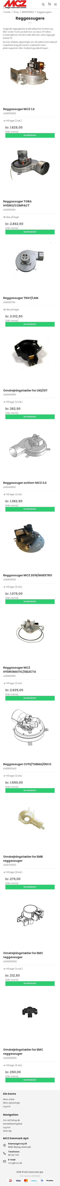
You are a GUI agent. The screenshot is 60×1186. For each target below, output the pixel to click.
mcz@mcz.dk (15, 1163)
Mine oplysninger (11, 1102)
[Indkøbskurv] (49, 4)
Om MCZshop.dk (11, 1120)
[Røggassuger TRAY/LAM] (30, 266)
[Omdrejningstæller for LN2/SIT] (30, 359)
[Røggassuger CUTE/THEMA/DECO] (30, 733)
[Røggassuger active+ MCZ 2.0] (30, 451)
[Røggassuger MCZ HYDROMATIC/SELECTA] (30, 636)
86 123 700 (13, 1155)
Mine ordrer (9, 1099)
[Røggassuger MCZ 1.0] (30, 78)
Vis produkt (29, 135)
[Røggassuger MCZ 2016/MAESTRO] (30, 544)
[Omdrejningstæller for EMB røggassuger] (30, 825)
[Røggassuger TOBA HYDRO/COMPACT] (30, 170)
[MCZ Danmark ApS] (14, 4)
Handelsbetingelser (12, 1123)
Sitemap (7, 1130)
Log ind (6, 1106)
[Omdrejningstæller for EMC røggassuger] (30, 922)
